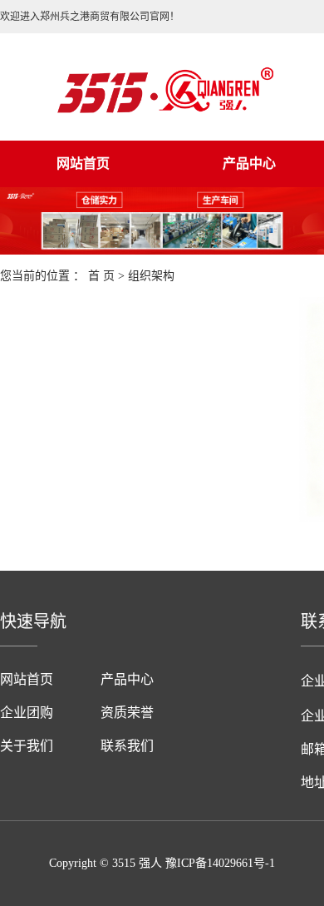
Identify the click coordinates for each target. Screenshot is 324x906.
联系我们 (127, 746)
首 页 (101, 276)
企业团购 (26, 712)
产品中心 (127, 679)
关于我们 (26, 746)
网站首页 (83, 163)
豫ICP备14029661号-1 (220, 863)
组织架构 (151, 276)
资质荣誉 (127, 712)
